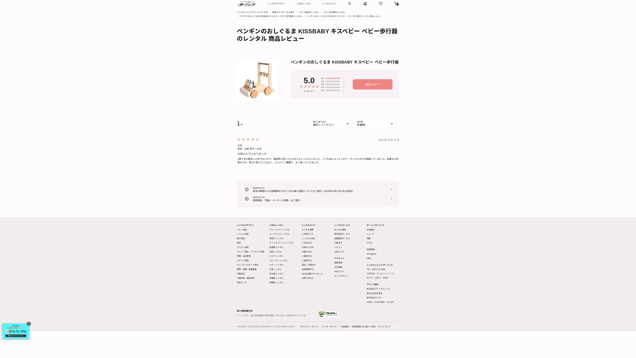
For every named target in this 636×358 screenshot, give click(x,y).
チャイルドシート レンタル (281, 242)
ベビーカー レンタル (278, 260)
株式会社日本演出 (374, 293)
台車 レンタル (275, 269)
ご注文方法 (307, 242)
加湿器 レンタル (276, 247)
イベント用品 (243, 233)
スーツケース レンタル (279, 233)
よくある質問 (308, 229)
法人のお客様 (340, 229)
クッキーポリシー (330, 326)
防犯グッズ (242, 282)
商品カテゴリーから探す (283, 12)
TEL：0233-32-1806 (376, 269)
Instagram (371, 253)
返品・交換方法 (309, 264)
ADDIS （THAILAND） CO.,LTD (380, 301)
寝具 (239, 242)
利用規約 (345, 326)
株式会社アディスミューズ (378, 288)
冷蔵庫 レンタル (276, 277)
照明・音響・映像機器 (247, 269)
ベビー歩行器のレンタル (334, 12)
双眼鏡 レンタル (276, 282)
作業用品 (241, 273)
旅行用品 (241, 238)
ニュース (370, 233)
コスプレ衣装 (243, 247)
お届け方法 (307, 251)
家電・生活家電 (244, 255)
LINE (369, 258)
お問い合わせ (308, 277)
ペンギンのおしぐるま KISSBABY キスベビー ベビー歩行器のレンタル (270, 16)
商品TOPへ (373, 84)
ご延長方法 (307, 260)
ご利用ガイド (308, 233)
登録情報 (338, 262)
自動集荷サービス (342, 238)
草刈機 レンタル (276, 273)
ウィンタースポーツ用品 (247, 264)
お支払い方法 (308, 247)
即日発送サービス (342, 233)
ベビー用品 (242, 229)
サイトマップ (384, 326)
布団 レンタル (275, 251)
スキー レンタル (276, 264)
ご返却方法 (307, 255)
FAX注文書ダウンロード (312, 273)
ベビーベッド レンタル (279, 229)
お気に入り (339, 251)
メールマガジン (341, 275)
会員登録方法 (308, 269)
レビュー (338, 247)
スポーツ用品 (243, 260)
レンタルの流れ (309, 238)
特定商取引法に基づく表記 (364, 326)
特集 (369, 238)
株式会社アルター (374, 297)
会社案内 (371, 229)
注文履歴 (338, 267)
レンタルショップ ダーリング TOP (252, 12)
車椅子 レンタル (276, 238)
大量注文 (338, 242)
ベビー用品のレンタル (309, 12)
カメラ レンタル (276, 255)
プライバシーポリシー (309, 326)
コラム (370, 242)
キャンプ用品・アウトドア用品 (250, 251)
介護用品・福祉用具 (246, 277)
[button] (396, 3)
